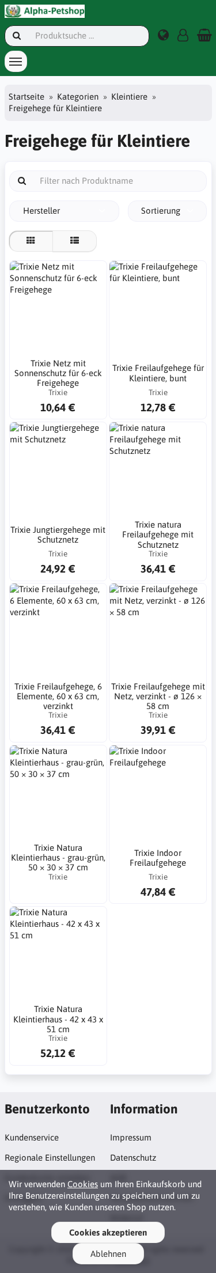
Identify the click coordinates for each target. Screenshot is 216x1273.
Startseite (26, 96)
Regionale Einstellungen (50, 1157)
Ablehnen (108, 1254)
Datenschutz (133, 1157)
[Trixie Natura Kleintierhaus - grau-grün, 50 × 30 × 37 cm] (58, 793)
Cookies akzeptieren (108, 1232)
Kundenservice (32, 1137)
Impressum (130, 1137)
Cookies (82, 1184)
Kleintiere (129, 96)
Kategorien (77, 96)
